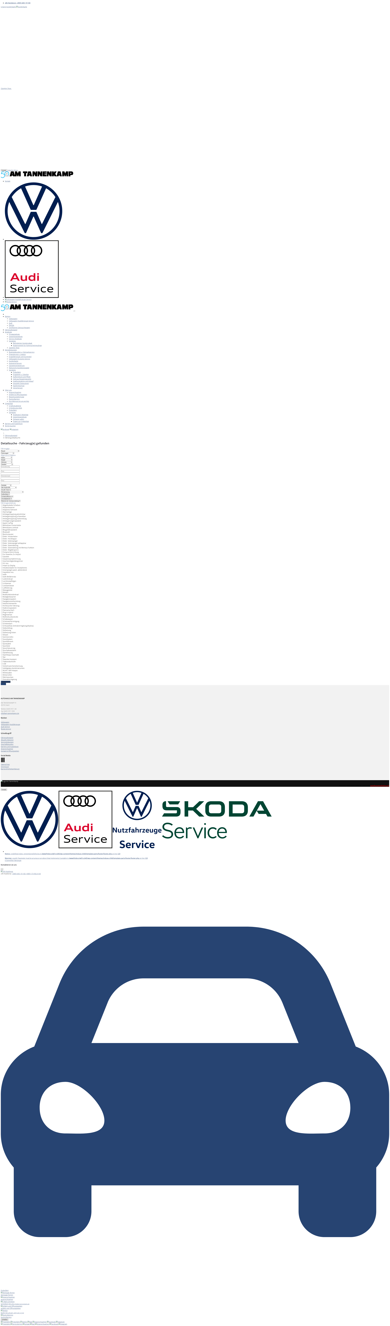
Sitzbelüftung (7, 628)
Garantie (6, 556)
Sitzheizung (7, 630)
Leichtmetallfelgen (9, 581)
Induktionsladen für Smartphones (15, 568)
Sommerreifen (8, 637)
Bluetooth (6, 532)
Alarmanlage (7, 512)
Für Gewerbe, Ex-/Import (12, 554)
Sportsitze (6, 646)
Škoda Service (6, 729)
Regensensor (7, 615)
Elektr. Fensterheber (10, 536)
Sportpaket (7, 644)
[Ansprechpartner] (40, 1322)
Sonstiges (12, 341)
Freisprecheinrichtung (11, 552)
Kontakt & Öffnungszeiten (10, 751)
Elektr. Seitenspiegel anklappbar (14, 543)
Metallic (6, 592)
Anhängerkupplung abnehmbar (14, 514)
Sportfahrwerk (8, 641)
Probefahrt (17, 372)
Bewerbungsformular (16, 397)
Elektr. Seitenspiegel (10, 541)
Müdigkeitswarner (9, 597)
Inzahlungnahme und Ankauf (23, 381)
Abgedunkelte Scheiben (11, 505)
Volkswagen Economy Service (19, 359)
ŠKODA (11, 325)
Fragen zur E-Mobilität (21, 421)
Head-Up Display (9, 565)
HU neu (5, 563)
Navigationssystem (9, 599)
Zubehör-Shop (14, 348)
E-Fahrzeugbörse (15, 406)
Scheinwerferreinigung (11, 621)
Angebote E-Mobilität (20, 415)
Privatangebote (14, 334)
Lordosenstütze (8, 585)
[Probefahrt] (6, 1322)
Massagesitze (7, 590)
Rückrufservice (14, 399)
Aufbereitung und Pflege (21, 377)
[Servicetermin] (15, 1322)
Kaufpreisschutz (18, 386)
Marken (7, 316)
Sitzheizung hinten (9, 632)
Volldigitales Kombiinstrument (13, 668)
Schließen (5, 1319)
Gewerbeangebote (16, 336)
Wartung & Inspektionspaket (19, 368)
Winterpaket (7, 673)
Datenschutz (5, 764)
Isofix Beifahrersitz (9, 577)
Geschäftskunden (7, 744)
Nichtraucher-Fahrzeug (11, 606)
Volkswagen (13, 319)
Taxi (4, 657)
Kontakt (4, 170)
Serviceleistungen (7, 742)
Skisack (5, 635)
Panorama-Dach (8, 610)
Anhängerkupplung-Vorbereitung (15, 519)
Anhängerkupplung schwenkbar (14, 516)
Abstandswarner (9, 507)
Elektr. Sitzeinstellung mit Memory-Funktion (18, 548)
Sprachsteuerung (9, 648)
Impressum (5, 767)
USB (4, 664)
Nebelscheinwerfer (10, 603)
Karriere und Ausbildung (13, 424)
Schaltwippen (8, 619)
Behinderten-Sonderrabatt (22, 343)
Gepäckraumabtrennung (12, 559)
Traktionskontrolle (9, 661)
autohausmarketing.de (379, 786)
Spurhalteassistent (9, 650)
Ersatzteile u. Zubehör (21, 374)
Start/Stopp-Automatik (11, 655)
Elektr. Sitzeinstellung (10, 545)
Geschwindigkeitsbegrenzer (13, 561)
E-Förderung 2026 (15, 408)
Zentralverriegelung (10, 679)
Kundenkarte (13, 361)
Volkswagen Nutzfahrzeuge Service (21, 321)
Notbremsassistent (9, 608)
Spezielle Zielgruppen (21, 383)
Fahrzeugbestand (11, 330)
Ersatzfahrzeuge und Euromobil (20, 357)
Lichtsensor (7, 583)
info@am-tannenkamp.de (10, 713)
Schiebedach (7, 623)
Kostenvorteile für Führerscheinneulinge (27, 345)
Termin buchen (10, 426)
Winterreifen (7, 675)
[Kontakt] (24, 1322)
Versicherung (17, 388)
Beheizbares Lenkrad (10, 527)
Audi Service (5, 727)
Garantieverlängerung (16, 365)
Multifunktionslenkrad (11, 594)
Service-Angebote (15, 339)
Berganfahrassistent (10, 530)
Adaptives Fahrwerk (10, 510)
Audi (10, 323)
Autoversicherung (15, 363)
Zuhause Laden (18, 419)
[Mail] (30, 1322)
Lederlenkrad (8, 579)
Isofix (4, 574)
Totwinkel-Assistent (9, 659)
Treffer (3, 684)
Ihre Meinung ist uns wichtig (19, 401)
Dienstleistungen (11, 350)
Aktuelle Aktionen (7, 740)
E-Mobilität (9, 403)
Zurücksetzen (6, 682)
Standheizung (8, 652)
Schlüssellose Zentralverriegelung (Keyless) (18, 626)
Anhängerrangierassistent (12, 521)
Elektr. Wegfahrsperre (11, 550)
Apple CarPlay (8, 523)
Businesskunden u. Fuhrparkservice (21, 352)
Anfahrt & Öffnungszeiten (18, 394)
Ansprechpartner (15, 392)
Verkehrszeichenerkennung (13, 666)
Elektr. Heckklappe (10, 539)
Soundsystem (7, 639)
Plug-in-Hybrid (8, 612)
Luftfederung (7, 588)
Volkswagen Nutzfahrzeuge (10, 724)
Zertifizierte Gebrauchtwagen (19, 328)
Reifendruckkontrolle (10, 617)
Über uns (8, 390)
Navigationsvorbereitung (11, 601)
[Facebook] (51, 1322)
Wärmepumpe (8, 677)
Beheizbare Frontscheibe (12, 525)
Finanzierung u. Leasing (17, 354)
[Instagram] (60, 1322)
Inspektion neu (8, 572)
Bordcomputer (8, 534)
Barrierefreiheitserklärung (10, 769)
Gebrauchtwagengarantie (22, 379)
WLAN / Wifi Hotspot (10, 670)
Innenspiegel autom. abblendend (15, 570)
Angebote (8, 332)
